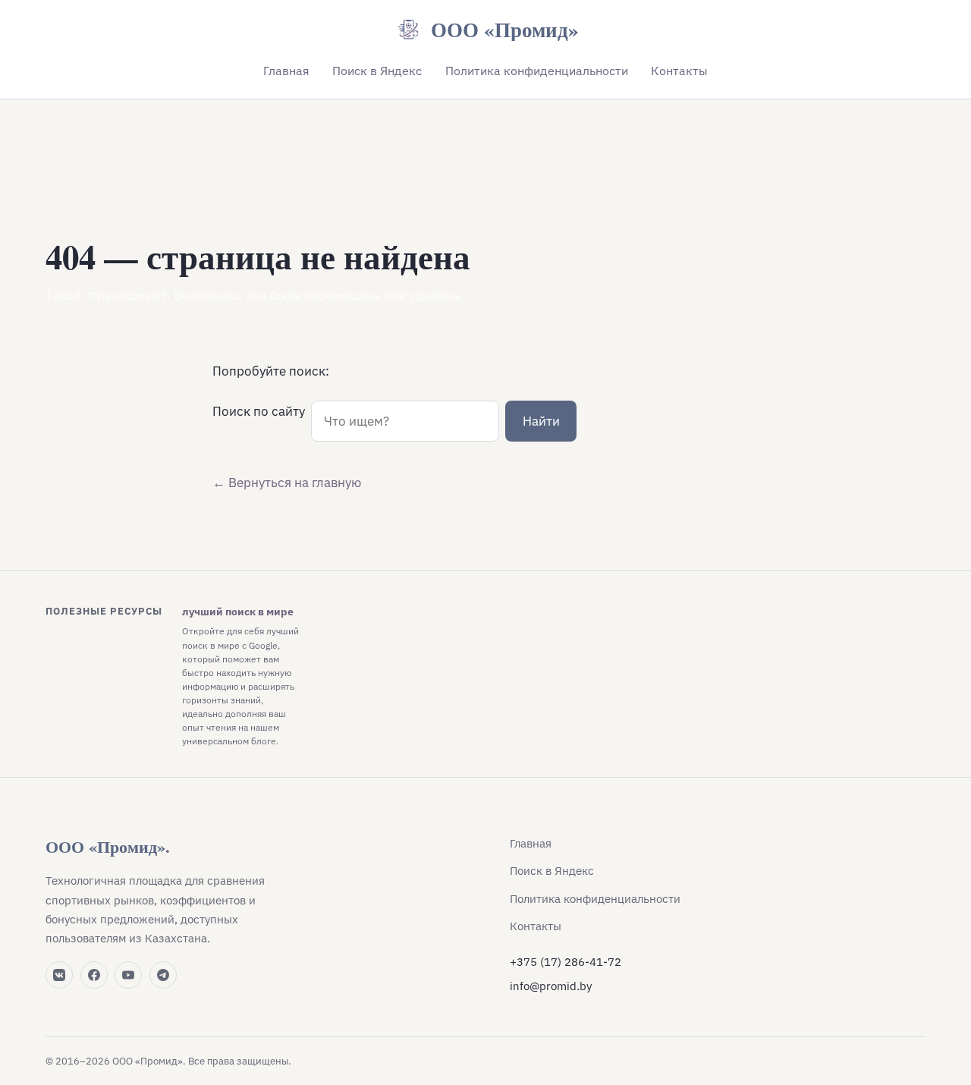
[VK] (59, 975)
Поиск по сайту (258, 411)
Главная (286, 70)
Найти (541, 421)
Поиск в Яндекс (377, 70)
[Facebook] (94, 975)
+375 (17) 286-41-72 (565, 961)
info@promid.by (551, 986)
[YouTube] (128, 975)
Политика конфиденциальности (536, 70)
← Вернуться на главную (286, 482)
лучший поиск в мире (238, 611)
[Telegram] (163, 975)
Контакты (679, 70)
